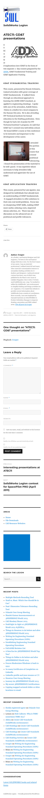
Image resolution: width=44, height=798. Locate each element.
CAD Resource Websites (15, 523)
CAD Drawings (12, 726)
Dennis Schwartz (21, 315)
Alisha (8, 720)
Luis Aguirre (31, 315)
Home (8, 517)
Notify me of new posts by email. (14, 447)
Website (7, 419)
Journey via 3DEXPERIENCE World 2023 (22, 681)
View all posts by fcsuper (23, 304)
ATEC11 (10, 315)
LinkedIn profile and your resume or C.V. (23, 675)
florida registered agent (16, 708)
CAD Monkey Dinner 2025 (16, 621)
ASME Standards (30, 313)
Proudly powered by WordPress (28, 794)
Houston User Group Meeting (18, 678)
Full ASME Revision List (16, 648)
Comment (8, 365)
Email (6, 408)
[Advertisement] (17, 548)
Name (6, 398)
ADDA (5, 72)
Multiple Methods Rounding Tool (20, 597)
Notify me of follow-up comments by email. (18, 441)
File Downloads (12, 520)
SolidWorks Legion (15, 25)
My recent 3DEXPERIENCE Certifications (23, 684)
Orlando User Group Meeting (18, 612)
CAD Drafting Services (15, 738)
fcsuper (9, 313)
